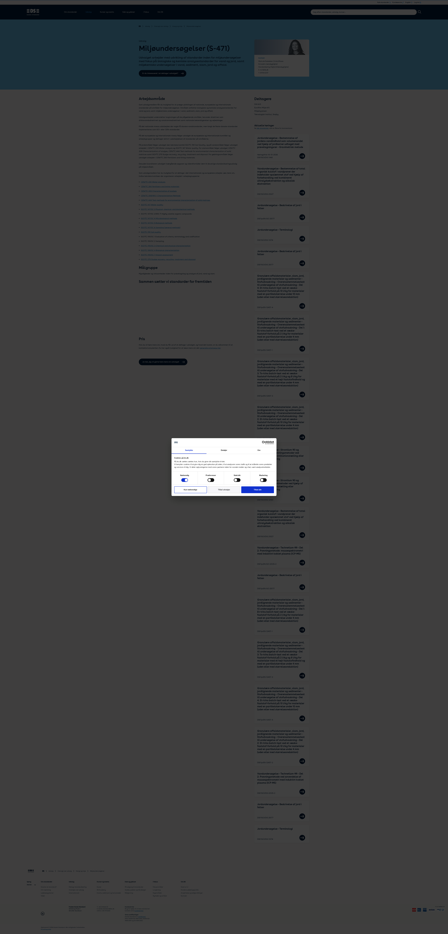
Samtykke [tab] (189, 450)
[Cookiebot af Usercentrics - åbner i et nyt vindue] (264, 442)
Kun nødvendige (190, 490)
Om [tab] (258, 450)
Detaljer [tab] (224, 450)
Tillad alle (257, 490)
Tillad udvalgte (224, 490)
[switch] (211, 480)
